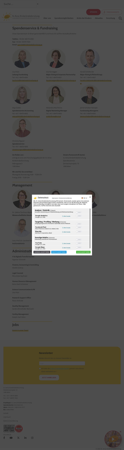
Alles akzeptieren (83, 252)
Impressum (55, 198)
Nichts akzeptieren (58, 252)
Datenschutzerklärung (65, 198)
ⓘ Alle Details (66, 216)
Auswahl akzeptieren (41, 252)
